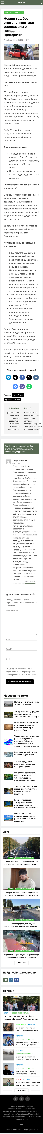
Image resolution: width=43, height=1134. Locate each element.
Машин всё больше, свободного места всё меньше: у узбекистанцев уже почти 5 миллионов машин (21, 864)
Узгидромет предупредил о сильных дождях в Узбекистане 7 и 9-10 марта (26, 714)
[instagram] (11, 980)
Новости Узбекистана (14, 13)
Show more (21, 963)
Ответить (31, 582)
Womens (19, 1079)
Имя (8, 639)
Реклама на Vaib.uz (13, 1130)
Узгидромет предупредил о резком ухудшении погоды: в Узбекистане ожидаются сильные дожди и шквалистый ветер (26, 741)
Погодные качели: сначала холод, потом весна (26, 703)
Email (9, 649)
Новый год (18, 395)
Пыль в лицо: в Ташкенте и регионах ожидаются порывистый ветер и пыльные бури (26, 726)
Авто (11, 858)
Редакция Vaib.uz (31, 1130)
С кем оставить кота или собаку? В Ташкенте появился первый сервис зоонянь (28, 1030)
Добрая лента (21, 1025)
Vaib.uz (9, 40)
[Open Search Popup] (41, 3)
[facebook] (17, 980)
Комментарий (13, 610)
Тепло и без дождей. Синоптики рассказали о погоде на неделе (25, 764)
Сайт (8, 659)
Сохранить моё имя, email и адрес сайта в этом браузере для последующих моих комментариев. (21, 672)
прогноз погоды (12, 399)
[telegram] (6, 980)
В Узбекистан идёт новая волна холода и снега (25, 753)
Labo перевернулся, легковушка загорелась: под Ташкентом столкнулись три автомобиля (21, 926)
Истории (6, 1013)
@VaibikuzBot (33, 1114)
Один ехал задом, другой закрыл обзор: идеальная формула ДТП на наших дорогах (21, 957)
